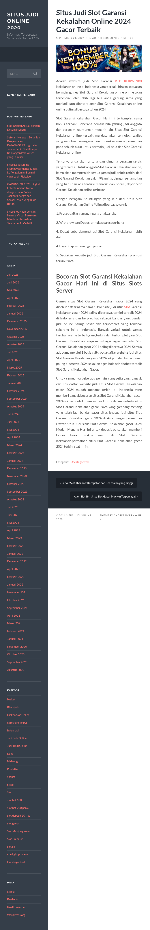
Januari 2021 (15, 638)
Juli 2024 (12, 414)
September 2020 (17, 662)
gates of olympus (17, 722)
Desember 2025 (17, 321)
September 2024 (17, 398)
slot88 (11, 846)
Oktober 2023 (16, 483)
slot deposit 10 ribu (18, 815)
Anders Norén (124, 515)
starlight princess (17, 854)
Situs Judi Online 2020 (22, 21)
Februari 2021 (15, 631)
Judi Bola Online (17, 738)
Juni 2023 (13, 515)
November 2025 (17, 328)
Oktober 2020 (16, 654)
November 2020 (17, 646)
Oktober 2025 (16, 336)
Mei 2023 (13, 522)
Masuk (11, 891)
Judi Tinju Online (17, 745)
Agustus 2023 (15, 499)
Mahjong (12, 761)
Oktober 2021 (16, 600)
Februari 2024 (15, 452)
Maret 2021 (14, 623)
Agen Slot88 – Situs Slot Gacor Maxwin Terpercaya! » (106, 496)
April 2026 (13, 298)
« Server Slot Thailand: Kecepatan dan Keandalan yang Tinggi (96, 483)
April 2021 (13, 615)
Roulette (12, 769)
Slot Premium (15, 839)
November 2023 (17, 476)
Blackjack (13, 707)
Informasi (13, 730)
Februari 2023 (15, 545)
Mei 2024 (13, 429)
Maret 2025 (14, 367)
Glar (92, 38)
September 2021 (17, 607)
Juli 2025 (12, 352)
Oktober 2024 (16, 390)
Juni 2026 (13, 282)
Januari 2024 (15, 460)
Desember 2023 (17, 468)
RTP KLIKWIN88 (128, 81)
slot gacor (13, 823)
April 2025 (13, 359)
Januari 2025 (15, 383)
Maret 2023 (14, 538)
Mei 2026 (13, 290)
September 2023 (17, 491)
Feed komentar (16, 907)
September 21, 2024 (70, 38)
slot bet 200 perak (18, 807)
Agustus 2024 (15, 406)
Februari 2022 (15, 576)
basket (11, 699)
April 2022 (13, 569)
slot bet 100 (14, 800)
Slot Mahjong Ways (18, 831)
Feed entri (13, 899)
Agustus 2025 (15, 344)
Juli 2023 (12, 507)
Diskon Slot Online (18, 714)
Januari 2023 (15, 553)
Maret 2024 (14, 445)
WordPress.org (16, 914)
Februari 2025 (15, 375)
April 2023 (13, 530)
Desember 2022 (17, 561)
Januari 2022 (15, 584)
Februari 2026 (15, 305)
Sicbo (10, 784)
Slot (9, 792)
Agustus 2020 (15, 669)
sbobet (11, 776)
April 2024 (13, 437)
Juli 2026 (12, 274)
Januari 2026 (15, 313)
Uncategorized (16, 862)
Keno (10, 753)
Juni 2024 (13, 421)
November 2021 (17, 592)
